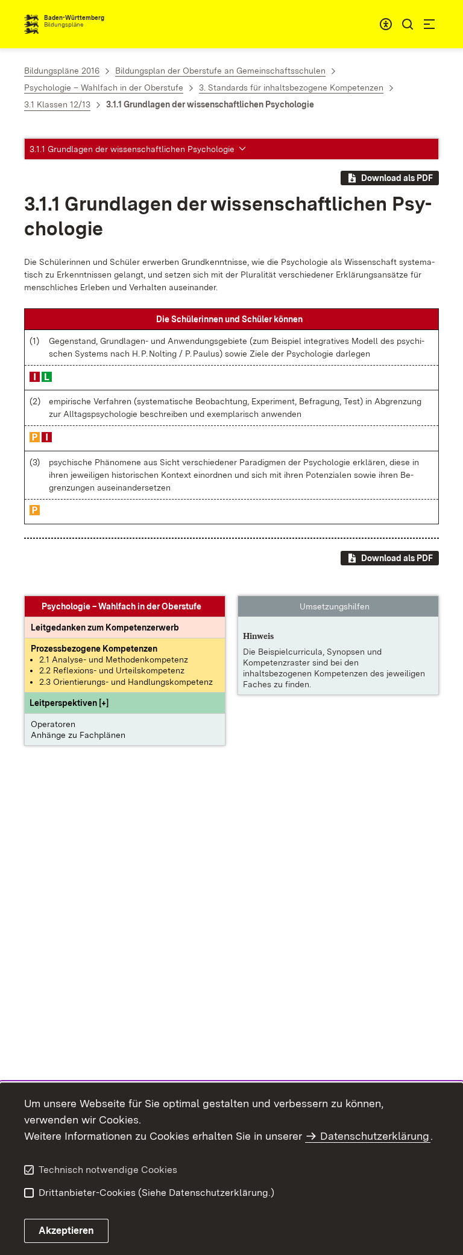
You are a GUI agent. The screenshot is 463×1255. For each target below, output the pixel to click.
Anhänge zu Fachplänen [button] (78, 735)
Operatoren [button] (53, 724)
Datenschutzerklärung (374, 1136)
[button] (69, 703)
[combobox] (385, 24)
